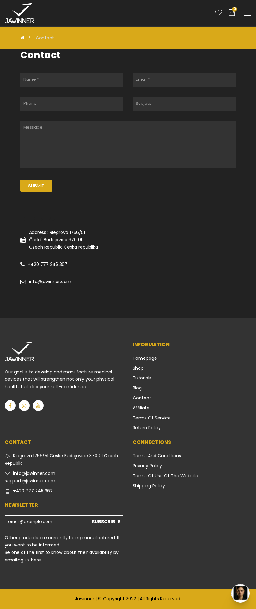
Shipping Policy (149, 486)
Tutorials (142, 378)
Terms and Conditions (157, 456)
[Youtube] (38, 405)
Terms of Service (152, 418)
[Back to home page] (22, 38)
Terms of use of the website (165, 476)
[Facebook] (10, 405)
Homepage (145, 358)
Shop (138, 368)
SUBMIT (36, 185)
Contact (142, 398)
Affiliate (141, 408)
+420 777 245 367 (33, 491)
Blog (137, 388)
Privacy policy (147, 466)
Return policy (147, 427)
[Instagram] (24, 405)
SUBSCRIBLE (106, 522)
